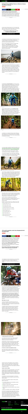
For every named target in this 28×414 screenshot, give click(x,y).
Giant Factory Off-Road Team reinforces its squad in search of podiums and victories (11, 409)
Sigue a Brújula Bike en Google (11, 33)
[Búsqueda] (24, 1)
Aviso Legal (16, 403)
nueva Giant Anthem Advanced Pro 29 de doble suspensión (10, 148)
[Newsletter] (25, 1)
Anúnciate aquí (10, 17)
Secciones (9, 403)
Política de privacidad (17, 404)
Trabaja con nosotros (10, 405)
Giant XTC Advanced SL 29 (15, 149)
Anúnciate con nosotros (10, 404)
